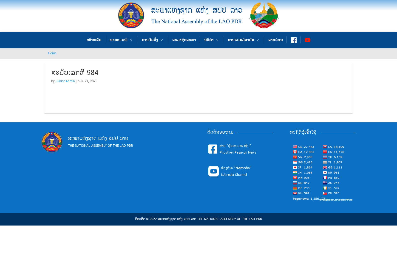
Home (52, 53)
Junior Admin (65, 81)
